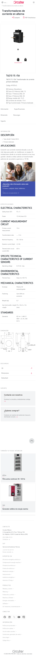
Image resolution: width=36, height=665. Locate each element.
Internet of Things (8, 580)
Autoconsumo (6, 574)
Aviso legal (6, 637)
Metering (5, 592)
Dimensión (4, 115)
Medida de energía (8, 571)
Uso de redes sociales (9, 631)
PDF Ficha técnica (30, 17)
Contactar (5, 539)
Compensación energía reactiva (11, 562)
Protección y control (8, 594)
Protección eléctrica (8, 568)
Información (4, 109)
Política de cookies (8, 628)
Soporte (3, 121)
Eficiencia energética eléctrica (11, 559)
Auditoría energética (8, 577)
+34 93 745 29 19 (8, 550)
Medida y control (7, 589)
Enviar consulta (7, 552)
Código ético (6, 640)
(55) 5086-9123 (7, 537)
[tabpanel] (18, 60)
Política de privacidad (9, 625)
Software (5, 603)
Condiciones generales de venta (12, 634)
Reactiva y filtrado (8, 597)
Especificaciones (19, 109)
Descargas (16, 115)
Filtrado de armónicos (9, 565)
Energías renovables (8, 600)
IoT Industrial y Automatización (12, 606)
